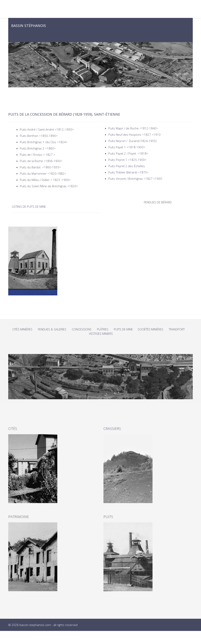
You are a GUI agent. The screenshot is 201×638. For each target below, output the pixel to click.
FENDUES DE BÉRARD (158, 202)
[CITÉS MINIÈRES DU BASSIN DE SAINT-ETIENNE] (53, 468)
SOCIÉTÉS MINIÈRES (150, 329)
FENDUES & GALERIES (52, 329)
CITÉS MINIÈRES (22, 329)
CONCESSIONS (82, 329)
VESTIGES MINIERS (101, 334)
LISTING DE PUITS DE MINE (29, 206)
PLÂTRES (102, 329)
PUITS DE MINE (124, 329)
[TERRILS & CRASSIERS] (148, 468)
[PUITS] (148, 556)
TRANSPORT (177, 329)
